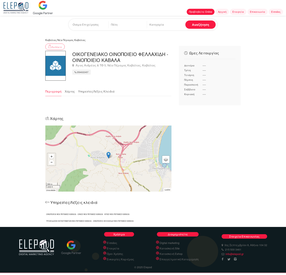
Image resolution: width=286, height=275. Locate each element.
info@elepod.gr (235, 254)
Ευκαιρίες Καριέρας (120, 259)
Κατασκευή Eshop (171, 254)
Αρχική (222, 11)
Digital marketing (169, 243)
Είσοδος (276, 11)
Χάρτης (70, 91)
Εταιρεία (238, 11)
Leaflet (167, 189)
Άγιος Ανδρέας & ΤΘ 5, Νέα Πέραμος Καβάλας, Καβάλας (115, 65)
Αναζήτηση (200, 24)
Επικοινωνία (257, 11)
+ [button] (51, 156)
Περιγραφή (53, 91)
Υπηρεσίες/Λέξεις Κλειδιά (96, 91)
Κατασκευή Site (170, 248)
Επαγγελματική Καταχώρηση (179, 259)
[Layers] (165, 159)
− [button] (51, 162)
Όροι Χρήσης (115, 254)
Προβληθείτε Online (200, 11)
